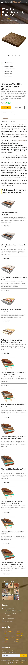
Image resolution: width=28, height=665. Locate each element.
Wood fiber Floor (8, 71)
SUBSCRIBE (24, 655)
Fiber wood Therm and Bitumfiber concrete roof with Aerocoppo (12, 563)
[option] (14, 40)
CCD (22, 662)
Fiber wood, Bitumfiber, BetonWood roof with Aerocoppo (13, 373)
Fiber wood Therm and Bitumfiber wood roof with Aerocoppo (12, 502)
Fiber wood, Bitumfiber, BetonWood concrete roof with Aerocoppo (13, 438)
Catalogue (9, 18)
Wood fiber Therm (8, 66)
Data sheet (18, 107)
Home (2, 18)
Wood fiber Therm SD (9, 69)
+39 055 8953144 (9, 621)
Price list (6, 107)
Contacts (6, 639)
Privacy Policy (24, 660)
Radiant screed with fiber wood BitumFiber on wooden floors (11, 341)
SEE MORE (6, 225)
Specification (7, 113)
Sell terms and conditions (16, 660)
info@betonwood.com (10, 618)
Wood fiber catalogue (9, 637)
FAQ (17, 639)
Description (5, 118)
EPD (17, 641)
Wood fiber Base (8, 75)
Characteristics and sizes (8, 121)
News (5, 641)
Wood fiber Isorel (8, 73)
